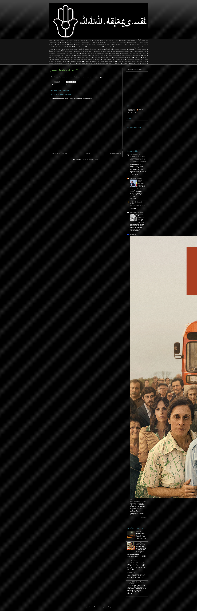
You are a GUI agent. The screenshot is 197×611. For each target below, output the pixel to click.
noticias (74, 57)
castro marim (131, 42)
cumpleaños (97, 47)
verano (109, 63)
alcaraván (69, 40)
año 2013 (104, 40)
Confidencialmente (135, 178)
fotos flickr (88, 51)
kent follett (51, 55)
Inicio (88, 154)
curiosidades (108, 47)
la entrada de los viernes (64, 55)
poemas (128, 57)
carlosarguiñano (86, 42)
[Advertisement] (142, 87)
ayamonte (133, 40)
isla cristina (104, 53)
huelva (67, 53)
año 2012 (97, 40)
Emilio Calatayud (135, 155)
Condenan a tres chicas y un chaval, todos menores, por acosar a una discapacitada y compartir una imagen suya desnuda (138, 160)
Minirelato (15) (131, 572)
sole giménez (127, 61)
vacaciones (102, 63)
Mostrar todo (144, 517)
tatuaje (50, 63)
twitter (95, 63)
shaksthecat (110, 61)
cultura (89, 47)
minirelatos (136, 55)
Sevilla (102, 61)
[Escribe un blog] (69, 82)
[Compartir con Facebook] (73, 82)
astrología (123, 40)
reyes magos (138, 59)
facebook (101, 49)
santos (146, 59)
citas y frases (61, 44)
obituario (81, 57)
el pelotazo (58, 49)
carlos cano (77, 42)
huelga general (60, 53)
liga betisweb (101, 55)
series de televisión (91, 61)
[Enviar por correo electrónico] (67, 82)
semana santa (75, 61)
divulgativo (138, 47)
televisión (66, 63)
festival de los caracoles (120, 49)
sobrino (119, 61)
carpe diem (123, 42)
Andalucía (76, 40)
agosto (63, 40)
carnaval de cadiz (114, 42)
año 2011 (90, 40)
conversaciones (116, 44)
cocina (71, 44)
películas (88, 57)
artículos (116, 40)
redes (98, 59)
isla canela (95, 53)
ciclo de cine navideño (142, 42)
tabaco (134, 61)
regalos (116, 59)
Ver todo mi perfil (132, 112)
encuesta (73, 49)
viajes (117, 63)
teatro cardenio (58, 63)
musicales (61, 57)
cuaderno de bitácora (59, 46)
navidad (68, 57)
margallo (128, 55)
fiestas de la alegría (141, 49)
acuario (57, 40)
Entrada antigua (115, 154)
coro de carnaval (136, 44)
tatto (145, 61)
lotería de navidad (112, 55)
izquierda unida (114, 53)
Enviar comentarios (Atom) (90, 159)
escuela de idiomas (83, 49)
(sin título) (139, 531)
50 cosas (51, 40)
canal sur (68, 42)
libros (92, 55)
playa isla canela (107, 57)
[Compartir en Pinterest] (75, 82)
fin (65, 51)
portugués (55, 59)
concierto (92, 44)
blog (143, 40)
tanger (140, 61)
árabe (110, 40)
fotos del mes (78, 51)
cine (52, 44)
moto (145, 55)
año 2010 (83, 40)
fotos (70, 51)
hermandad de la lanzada (120, 51)
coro (126, 44)
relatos (122, 59)
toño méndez (81, 63)
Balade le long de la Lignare (137, 205)
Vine (132, 63)
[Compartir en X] (71, 82)
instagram (85, 53)
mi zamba (140, 214)
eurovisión (94, 49)
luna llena (121, 55)
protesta (62, 59)
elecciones (66, 49)
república (130, 59)
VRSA (137, 63)
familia (108, 49)
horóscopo (51, 53)
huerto (72, 53)
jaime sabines (124, 53)
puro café (69, 59)
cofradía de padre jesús (82, 44)
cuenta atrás (80, 47)
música (51, 57)
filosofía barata (54, 51)
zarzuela (144, 63)
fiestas (131, 49)
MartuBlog (133, 234)
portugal (145, 57)
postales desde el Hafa (137, 212)
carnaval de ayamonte (99, 42)
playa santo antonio (119, 57)
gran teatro (107, 51)
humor (78, 53)
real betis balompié (80, 59)
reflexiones (107, 59)
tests (73, 63)
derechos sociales (119, 47)
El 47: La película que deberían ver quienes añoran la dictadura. (138, 501)
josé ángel (132, 53)
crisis (145, 44)
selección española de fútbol (59, 61)
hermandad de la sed (139, 51)
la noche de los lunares (83, 55)
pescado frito (96, 57)
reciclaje (92, 59)
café (63, 42)
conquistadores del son (103, 44)
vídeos (124, 63)
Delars (141, 109)
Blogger (110, 607)
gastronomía (98, 51)
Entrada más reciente (58, 154)
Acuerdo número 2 (132, 561)
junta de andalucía (141, 53)
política (137, 57)
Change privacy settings (134, 69)
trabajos (89, 63)
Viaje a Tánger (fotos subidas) (140, 543)
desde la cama (129, 47)
